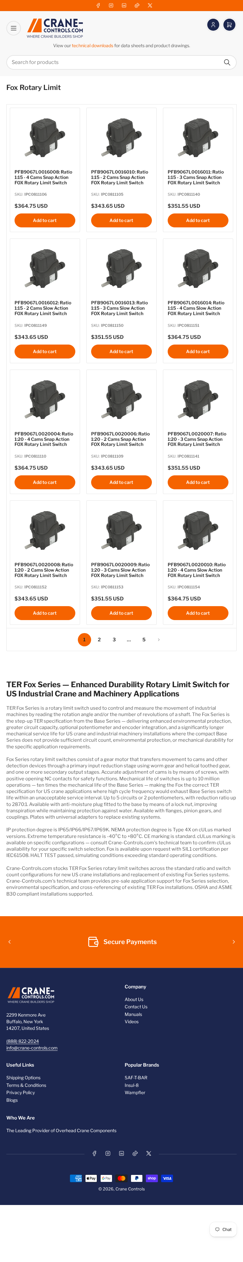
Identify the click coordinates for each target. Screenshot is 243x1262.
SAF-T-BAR (136, 1077)
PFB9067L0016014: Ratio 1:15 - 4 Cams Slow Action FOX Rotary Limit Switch (196, 308)
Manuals (133, 1014)
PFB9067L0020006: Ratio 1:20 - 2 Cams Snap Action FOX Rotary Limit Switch (120, 439)
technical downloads (93, 45)
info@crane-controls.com (32, 1047)
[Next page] (158, 639)
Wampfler (135, 1092)
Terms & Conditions (26, 1085)
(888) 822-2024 (22, 1041)
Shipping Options (23, 1077)
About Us (134, 999)
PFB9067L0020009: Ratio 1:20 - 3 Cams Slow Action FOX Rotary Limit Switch (120, 570)
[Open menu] (13, 28)
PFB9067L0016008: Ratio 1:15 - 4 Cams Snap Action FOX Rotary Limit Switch (43, 177)
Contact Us (136, 1006)
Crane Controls (130, 1188)
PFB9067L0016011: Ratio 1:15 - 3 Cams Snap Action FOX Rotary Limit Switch (196, 177)
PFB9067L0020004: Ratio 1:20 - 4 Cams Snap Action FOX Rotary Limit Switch (44, 439)
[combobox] (121, 62)
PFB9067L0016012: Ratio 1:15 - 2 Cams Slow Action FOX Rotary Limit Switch (43, 308)
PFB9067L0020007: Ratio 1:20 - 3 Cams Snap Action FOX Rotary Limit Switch (197, 439)
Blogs (12, 1100)
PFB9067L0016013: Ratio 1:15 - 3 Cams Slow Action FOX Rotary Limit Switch (119, 308)
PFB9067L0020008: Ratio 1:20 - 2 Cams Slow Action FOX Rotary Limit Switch (44, 570)
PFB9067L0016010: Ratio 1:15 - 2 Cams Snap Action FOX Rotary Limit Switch (119, 177)
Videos (132, 1021)
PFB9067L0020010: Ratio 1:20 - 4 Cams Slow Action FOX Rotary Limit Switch (197, 570)
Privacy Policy (20, 1092)
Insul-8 (132, 1085)
